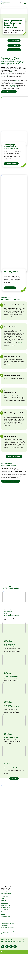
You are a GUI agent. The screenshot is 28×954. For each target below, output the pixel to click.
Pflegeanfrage (15, 45)
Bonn (12, 86)
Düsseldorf (17, 86)
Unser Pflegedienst (5, 916)
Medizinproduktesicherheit (7, 923)
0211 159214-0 (4, 891)
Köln (10, 86)
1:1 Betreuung (4, 903)
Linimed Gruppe (13, 85)
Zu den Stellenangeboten (14, 456)
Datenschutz (4, 921)
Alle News (14, 778)
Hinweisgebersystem (6, 918)
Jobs (19, 2)
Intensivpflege (14, 71)
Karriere (3, 914)
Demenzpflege (4, 75)
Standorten (17, 80)
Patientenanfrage (5, 896)
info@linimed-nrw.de (6, 893)
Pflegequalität (15, 40)
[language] (22, 3)
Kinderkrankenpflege (16, 75)
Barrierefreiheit (4, 925)
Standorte (3, 911)
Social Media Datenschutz (7, 927)
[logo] (8, 2)
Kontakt (3, 898)
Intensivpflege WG (5, 905)
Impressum (4, 900)
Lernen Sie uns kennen (9, 91)
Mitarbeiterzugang (7, 932)
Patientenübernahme (11, 163)
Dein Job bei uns (15, 50)
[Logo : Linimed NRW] (6, 833)
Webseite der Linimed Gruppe (10, 481)
